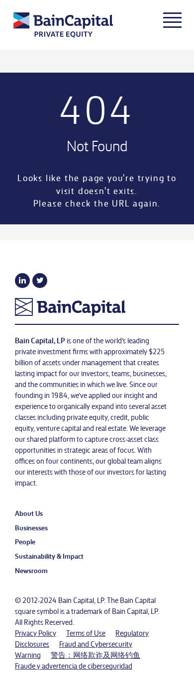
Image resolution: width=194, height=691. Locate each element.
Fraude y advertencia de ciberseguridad (73, 665)
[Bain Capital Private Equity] (78, 26)
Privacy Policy (35, 632)
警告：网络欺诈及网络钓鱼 (95, 654)
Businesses (31, 527)
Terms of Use (85, 632)
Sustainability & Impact (49, 555)
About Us (29, 512)
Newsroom (31, 570)
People (25, 541)
